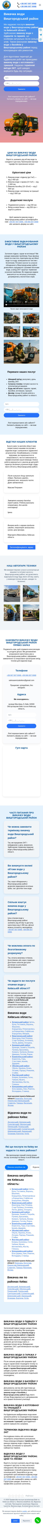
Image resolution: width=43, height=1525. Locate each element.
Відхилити (26, 1521)
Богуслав (28, 1098)
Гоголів (23, 1054)
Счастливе (16, 1061)
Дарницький (27, 1131)
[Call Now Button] (38, 1520)
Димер (20, 1043)
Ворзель (29, 1024)
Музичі (22, 1080)
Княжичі (15, 1052)
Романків (30, 1070)
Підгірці (22, 1070)
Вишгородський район (22, 1036)
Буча (14, 1024)
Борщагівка (17, 1029)
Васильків (28, 1103)
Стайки (15, 1073)
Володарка (16, 1091)
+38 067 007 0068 (28, 3)
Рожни (29, 1054)
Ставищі (25, 1091)
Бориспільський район (22, 1057)
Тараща (19, 1103)
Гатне (30, 1077)
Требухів (23, 1052)
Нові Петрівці (26, 1038)
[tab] (16, 1167)
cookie (24, 1511)
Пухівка (15, 1050)
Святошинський (14, 1129)
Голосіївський (13, 1124)
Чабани (15, 1080)
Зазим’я (23, 1047)
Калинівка (23, 1077)
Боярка (15, 1077)
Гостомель (21, 1024)
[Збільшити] (17, 315)
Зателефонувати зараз (21, 547)
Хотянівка (29, 1040)
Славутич (12, 1103)
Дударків (15, 1063)
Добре (15, 1521)
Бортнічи (20, 1134)
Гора (23, 1059)
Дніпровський (24, 1122)
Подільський (23, 1127)
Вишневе (16, 1027)
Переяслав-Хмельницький (18, 1101)
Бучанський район (20, 1022)
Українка (22, 1068)
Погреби (31, 1047)
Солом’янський (28, 1129)
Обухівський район (20, 1066)
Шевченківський (14, 1131)
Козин (28, 1068)
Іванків (24, 1061)
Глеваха (15, 1084)
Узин (25, 1089)
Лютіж (14, 1043)
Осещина (28, 1043)
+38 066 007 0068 (28, 6)
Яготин (10, 1105)
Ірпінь (32, 1022)
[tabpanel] (21, 1236)
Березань (19, 1098)
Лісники (15, 1070)
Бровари (15, 1047)
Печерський (12, 1127)
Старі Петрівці (18, 1040)
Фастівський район (20, 1075)
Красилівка (23, 1050)
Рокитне (31, 1089)
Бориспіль (16, 1059)
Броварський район (21, 1045)
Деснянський (13, 1122)
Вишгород (16, 1038)
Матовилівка (17, 1082)
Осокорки (11, 1134)
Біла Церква (17, 1089)
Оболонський (25, 1124)
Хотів (26, 1134)
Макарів (25, 1034)
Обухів (15, 1068)
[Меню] (40, 5)
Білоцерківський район (22, 1087)
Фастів (26, 1082)
